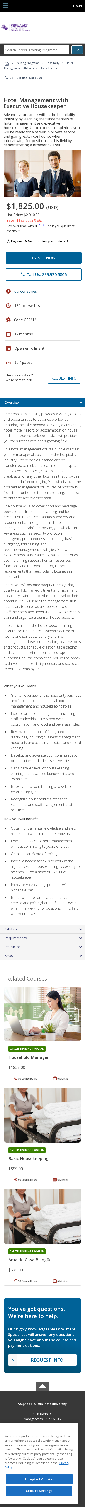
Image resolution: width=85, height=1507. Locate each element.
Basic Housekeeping (28, 1158)
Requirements (16, 938)
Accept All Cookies (39, 1479)
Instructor (12, 946)
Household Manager (28, 1057)
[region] (39, 1463)
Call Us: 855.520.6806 (23, 77)
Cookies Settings (39, 1491)
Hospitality (53, 63)
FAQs (9, 955)
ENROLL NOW (43, 257)
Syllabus (11, 929)
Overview (12, 402)
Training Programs (27, 63)
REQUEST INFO (64, 378)
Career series (25, 291)
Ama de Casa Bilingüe (30, 1259)
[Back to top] (42, 1403)
